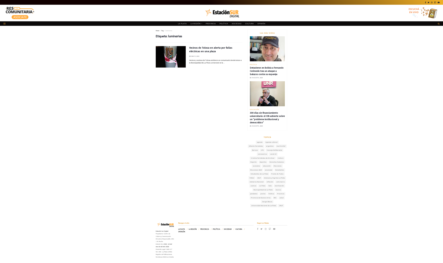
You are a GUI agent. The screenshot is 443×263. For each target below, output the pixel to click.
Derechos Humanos (277, 162)
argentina (270, 146)
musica (278, 190)
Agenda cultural (272, 142)
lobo (270, 186)
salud (282, 198)
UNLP (281, 206)
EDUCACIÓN (254, 109)
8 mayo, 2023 (194, 56)
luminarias (168, 30)
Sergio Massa (267, 202)
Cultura (280, 158)
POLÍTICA (223, 23)
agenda (259, 142)
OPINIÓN (261, 23)
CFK (262, 150)
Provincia (280, 194)
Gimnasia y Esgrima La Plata (274, 178)
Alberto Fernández (256, 146)
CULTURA (249, 23)
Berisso (255, 150)
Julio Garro (280, 182)
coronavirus (262, 154)
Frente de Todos (277, 174)
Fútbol (252, 178)
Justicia (253, 186)
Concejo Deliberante (274, 150)
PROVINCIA (211, 23)
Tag (162, 30)
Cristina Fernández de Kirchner (263, 158)
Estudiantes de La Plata (259, 174)
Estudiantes (279, 170)
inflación (270, 182)
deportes (263, 162)
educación (267, 166)
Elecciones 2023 (256, 170)
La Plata (262, 186)
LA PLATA (182, 23)
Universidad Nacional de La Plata (263, 206)
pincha (262, 194)
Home (157, 30)
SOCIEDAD (236, 23)
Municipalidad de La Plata (263, 190)
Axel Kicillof (281, 146)
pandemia (253, 194)
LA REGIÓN (195, 23)
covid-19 (273, 154)
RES (275, 198)
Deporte (253, 162)
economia (256, 166)
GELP (259, 178)
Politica (271, 194)
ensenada (268, 170)
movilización (279, 186)
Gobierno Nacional (257, 182)
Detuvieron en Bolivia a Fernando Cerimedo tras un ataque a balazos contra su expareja (266, 71)
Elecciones (278, 166)
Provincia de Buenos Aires (261, 198)
